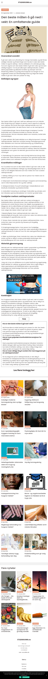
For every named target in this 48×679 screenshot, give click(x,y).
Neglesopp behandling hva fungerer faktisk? (11, 526)
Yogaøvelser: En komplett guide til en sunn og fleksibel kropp (38, 597)
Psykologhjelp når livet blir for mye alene (35, 432)
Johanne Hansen (20, 13)
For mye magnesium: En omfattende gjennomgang (7, 629)
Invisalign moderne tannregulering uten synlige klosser (11, 402)
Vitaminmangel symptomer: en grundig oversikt (23, 629)
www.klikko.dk (25, 652)
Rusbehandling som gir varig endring (35, 555)
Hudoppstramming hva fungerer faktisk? (9, 494)
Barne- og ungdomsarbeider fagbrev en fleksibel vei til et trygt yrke (35, 495)
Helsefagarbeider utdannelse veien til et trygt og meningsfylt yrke (12, 464)
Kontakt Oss (24, 671)
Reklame (24, 664)
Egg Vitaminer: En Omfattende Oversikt (38, 629)
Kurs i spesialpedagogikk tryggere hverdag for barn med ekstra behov (11, 433)
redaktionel (5, 9)
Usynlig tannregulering (33, 462)
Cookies (24, 668)
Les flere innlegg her (24, 370)
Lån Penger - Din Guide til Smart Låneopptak (7, 597)
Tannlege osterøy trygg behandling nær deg (9, 555)
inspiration (4, 395)
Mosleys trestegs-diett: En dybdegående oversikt (23, 597)
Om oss (24, 666)
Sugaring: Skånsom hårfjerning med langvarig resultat (34, 402)
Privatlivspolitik (26, 677)
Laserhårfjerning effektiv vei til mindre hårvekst (35, 526)
